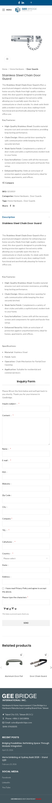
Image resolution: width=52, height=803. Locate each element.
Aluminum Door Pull (14, 676)
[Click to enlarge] (7, 59)
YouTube (6, 787)
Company (7, 518)
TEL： (5, 530)
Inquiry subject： (10, 403)
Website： (7, 483)
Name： (6, 449)
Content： (7, 415)
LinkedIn (6, 782)
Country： (7, 553)
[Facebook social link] (19, 3)
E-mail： (6, 460)
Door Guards (32, 69)
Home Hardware (17, 69)
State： (5, 565)
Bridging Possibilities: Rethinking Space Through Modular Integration (25, 744)
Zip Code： (7, 495)
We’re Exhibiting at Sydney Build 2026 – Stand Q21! (25, 759)
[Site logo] (26, 9)
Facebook (6, 777)
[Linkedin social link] (23, 3)
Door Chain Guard (38, 676)
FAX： (5, 472)
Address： (7, 576)
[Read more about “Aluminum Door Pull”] (21, 654)
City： (5, 507)
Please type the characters (15, 597)
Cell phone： (8, 542)
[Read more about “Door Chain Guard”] (45, 654)
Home (5, 69)
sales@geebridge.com (21, 722)
